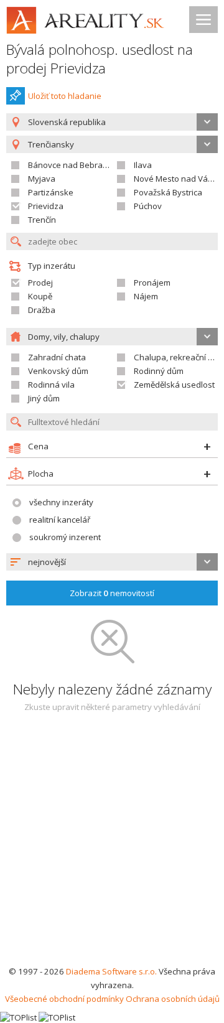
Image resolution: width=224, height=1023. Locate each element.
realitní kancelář (59, 519)
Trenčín (42, 219)
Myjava (41, 178)
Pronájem (152, 282)
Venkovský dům (58, 370)
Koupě (40, 296)
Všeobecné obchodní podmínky (64, 998)
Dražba (41, 309)
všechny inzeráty (61, 502)
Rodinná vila (51, 384)
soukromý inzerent (65, 537)
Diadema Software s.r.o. (111, 971)
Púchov (148, 206)
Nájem (146, 296)
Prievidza (45, 206)
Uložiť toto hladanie (64, 95)
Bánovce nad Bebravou (72, 164)
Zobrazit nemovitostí (112, 593)
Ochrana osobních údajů (173, 998)
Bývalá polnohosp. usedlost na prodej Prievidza (99, 59)
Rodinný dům (159, 370)
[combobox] (112, 122)
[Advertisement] (112, 846)
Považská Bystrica (168, 192)
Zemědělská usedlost (174, 384)
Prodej (40, 282)
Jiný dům (44, 398)
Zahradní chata (57, 357)
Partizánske (50, 192)
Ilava (143, 164)
